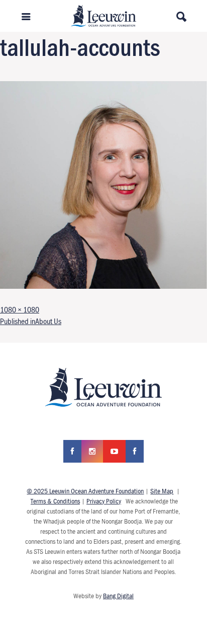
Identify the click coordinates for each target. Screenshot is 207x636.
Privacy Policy (103, 500)
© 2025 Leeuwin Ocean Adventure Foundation (85, 490)
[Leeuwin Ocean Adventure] (103, 15)
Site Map (161, 490)
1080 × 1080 (19, 309)
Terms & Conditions (55, 500)
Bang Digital (118, 595)
